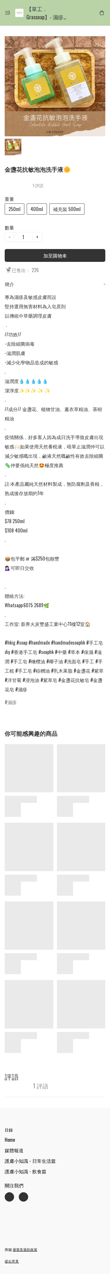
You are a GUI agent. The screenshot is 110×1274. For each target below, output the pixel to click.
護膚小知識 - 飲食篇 (25, 1171)
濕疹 (12, 702)
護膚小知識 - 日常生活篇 (30, 1160)
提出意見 (12, 1261)
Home (10, 1139)
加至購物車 (55, 255)
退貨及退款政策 (25, 1249)
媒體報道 (14, 1150)
